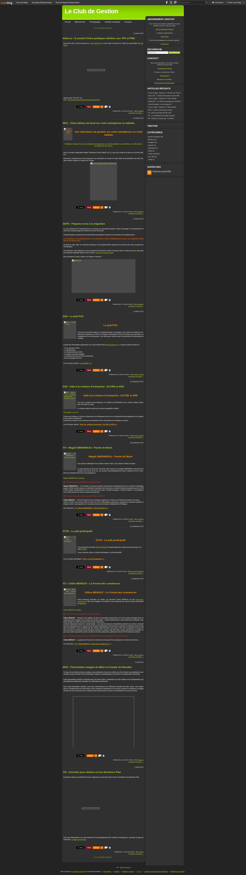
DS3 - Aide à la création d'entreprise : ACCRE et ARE (93, 386)
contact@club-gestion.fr (164, 68)
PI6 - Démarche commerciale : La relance (161, 118)
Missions (141, 211)
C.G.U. (139, 871)
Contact (116, 871)
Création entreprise (112, 22)
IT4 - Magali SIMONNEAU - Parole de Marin (87, 447)
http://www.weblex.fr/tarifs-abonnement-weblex (84, 100)
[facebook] (166, 2)
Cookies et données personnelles (156, 871)
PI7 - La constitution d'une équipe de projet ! (161, 115)
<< (95, 28)
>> (111, 28)
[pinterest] (175, 2)
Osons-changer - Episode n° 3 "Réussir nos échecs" (164, 93)
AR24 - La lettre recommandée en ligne (160, 110)
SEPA (68, 229)
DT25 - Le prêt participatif (77, 531)
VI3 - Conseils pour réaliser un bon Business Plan (92, 772)
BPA (135, 251)
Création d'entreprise (79, 839)
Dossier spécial (139, 374)
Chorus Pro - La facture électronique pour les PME (163, 95)
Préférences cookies (177, 871)
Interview (141, 519)
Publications (151, 148)
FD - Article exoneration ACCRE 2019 (159, 113)
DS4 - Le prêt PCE (73, 316)
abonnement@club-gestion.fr (165, 29)
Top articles (107, 871)
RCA (110, 152)
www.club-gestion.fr (125, 867)
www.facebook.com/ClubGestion (164, 83)
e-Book (150, 159)
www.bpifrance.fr (112, 345)
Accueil (67, 22)
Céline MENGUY (95, 43)
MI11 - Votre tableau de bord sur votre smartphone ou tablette (99, 123)
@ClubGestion (164, 75)
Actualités (140, 111)
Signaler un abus (128, 871)
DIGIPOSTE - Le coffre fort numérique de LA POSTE (164, 101)
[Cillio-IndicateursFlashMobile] (103, 181)
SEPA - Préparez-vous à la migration (84, 223)
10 (108, 28)
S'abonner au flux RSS (161, 171)
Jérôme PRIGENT (102, 547)
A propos (128, 22)
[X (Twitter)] (171, 2)
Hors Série (151, 156)
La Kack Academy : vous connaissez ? (160, 104)
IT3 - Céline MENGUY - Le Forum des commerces (91, 583)
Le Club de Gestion (91, 11)
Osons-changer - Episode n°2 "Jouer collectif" (162, 98)
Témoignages (94, 22)
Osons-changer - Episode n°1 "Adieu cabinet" (162, 107)
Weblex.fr (83, 603)
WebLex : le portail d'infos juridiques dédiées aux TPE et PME (99, 38)
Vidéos (141, 852)
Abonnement (80, 22)
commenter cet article (135, 113)
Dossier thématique (137, 571)
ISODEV (84, 549)
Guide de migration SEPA (105, 253)
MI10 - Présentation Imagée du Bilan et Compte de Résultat (97, 667)
